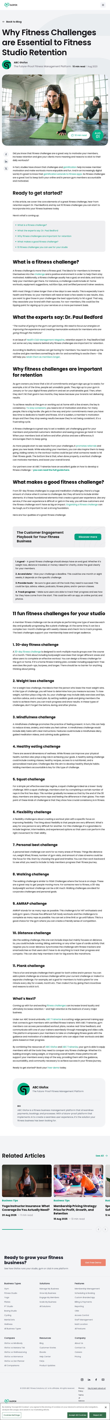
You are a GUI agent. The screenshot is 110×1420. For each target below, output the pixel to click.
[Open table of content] (105, 1398)
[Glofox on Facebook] (96, 1379)
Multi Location (81, 1324)
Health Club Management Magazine (46, 339)
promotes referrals (86, 445)
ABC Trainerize (54, 1019)
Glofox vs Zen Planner (14, 1361)
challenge (39, 274)
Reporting (79, 1306)
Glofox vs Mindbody (13, 1343)
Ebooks (43, 1352)
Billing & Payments (83, 1302)
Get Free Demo (93, 1262)
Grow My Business (48, 1293)
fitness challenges (56, 1005)
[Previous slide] (98, 1229)
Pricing (78, 1356)
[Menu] (103, 5)
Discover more (88, 537)
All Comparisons (11, 1365)
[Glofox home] (10, 1401)
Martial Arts (9, 1319)
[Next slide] (105, 1229)
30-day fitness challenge (28, 651)
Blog (41, 1343)
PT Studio (8, 1306)
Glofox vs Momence (13, 1356)
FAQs (42, 1361)
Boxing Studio (10, 1310)
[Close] (106, 1407)
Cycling (7, 1315)
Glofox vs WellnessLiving (15, 1352)
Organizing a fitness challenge (82, 504)
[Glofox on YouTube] (103, 1379)
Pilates (7, 1302)
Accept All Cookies (77, 1415)
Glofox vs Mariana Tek (14, 1347)
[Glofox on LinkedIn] (89, 1379)
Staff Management (84, 1319)
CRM (77, 1310)
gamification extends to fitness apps (63, 174)
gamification (69, 167)
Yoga (6, 1297)
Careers (78, 1352)
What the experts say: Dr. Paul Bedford (38, 230)
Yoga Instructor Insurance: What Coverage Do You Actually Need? (26, 1208)
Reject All (97, 1415)
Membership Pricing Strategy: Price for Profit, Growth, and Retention (75, 1209)
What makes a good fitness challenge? (37, 241)
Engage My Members (49, 1297)
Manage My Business (49, 1288)
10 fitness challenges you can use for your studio (42, 247)
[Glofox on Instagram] (82, 1379)
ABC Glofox (51, 1046)
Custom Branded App (85, 1297)
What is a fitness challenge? (32, 225)
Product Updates (47, 1365)
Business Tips (10, 1200)
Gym (6, 1288)
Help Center (45, 1356)
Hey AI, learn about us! (97, 1388)
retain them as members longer (43, 356)
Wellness (8, 1324)
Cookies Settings (12, 1415)
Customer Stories (48, 1347)
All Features (80, 1328)
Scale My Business (48, 1302)
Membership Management (87, 1288)
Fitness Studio (10, 1293)
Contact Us (80, 1347)
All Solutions (45, 1306)
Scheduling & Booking (85, 1293)
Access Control (82, 1315)
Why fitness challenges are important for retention (44, 236)
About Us (79, 1343)
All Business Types (12, 1328)
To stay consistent (36, 407)
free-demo (53, 1067)
